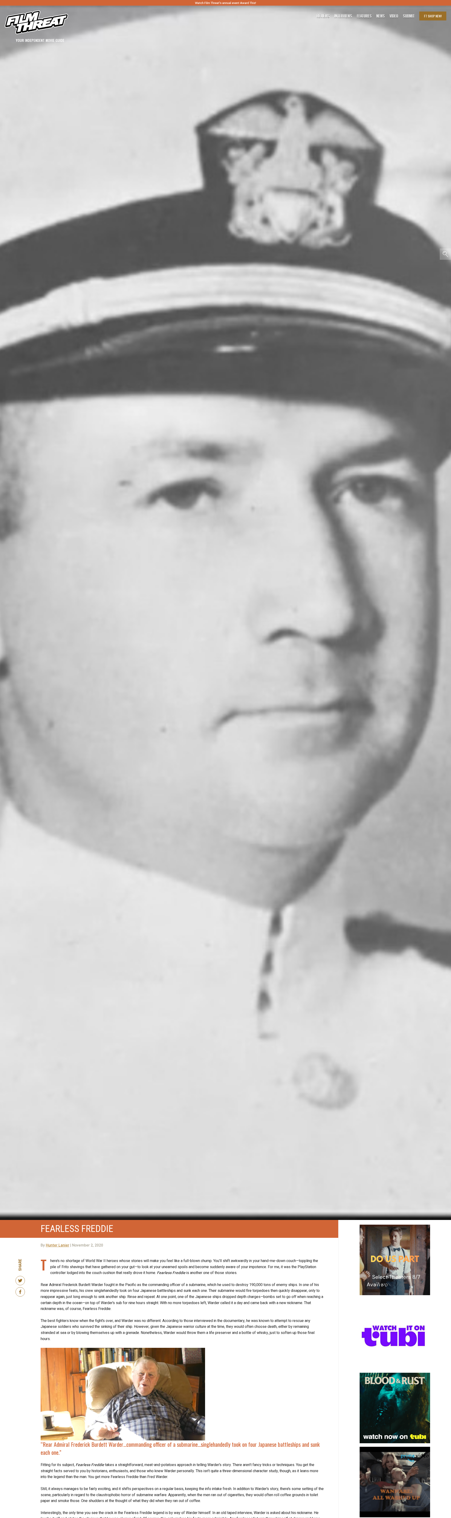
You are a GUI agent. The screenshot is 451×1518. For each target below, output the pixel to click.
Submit (409, 16)
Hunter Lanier (57, 1245)
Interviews (343, 16)
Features (364, 16)
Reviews (323, 16)
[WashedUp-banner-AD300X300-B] (395, 1448)
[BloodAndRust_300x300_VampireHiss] (395, 1374)
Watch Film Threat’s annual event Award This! (225, 2)
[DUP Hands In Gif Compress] (395, 1226)
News (380, 16)
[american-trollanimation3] (395, 1300)
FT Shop (433, 15)
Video (393, 16)
